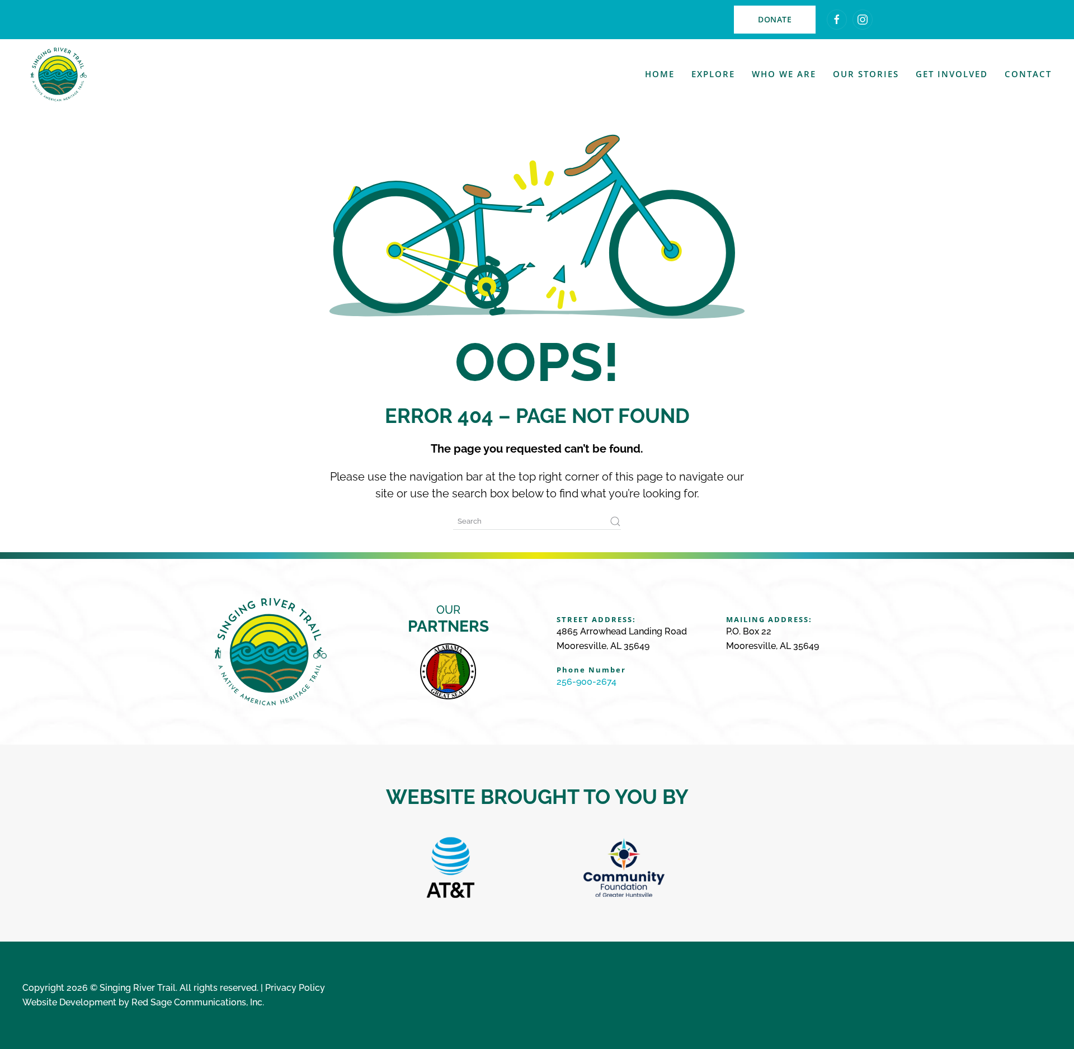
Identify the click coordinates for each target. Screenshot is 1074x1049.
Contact (1028, 73)
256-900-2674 (586, 681)
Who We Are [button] (784, 73)
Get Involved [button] (952, 73)
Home (660, 73)
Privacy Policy (295, 987)
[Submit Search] (615, 521)
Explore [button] (713, 73)
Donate (775, 19)
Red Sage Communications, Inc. (197, 1002)
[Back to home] (58, 74)
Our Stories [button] (866, 73)
